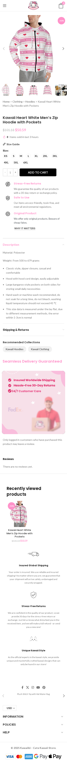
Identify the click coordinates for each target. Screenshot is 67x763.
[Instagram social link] (32, 687)
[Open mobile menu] (4, 5)
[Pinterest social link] (44, 687)
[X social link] (27, 687)
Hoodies (30, 101)
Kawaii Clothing (40, 349)
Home (6, 101)
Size (5, 150)
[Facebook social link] (22, 687)
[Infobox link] (33, 694)
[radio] (5, 156)
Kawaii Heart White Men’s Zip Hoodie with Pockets (20, 533)
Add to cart (38, 172)
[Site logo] (33, 5)
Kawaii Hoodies (14, 349)
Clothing (17, 101)
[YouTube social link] (38, 687)
